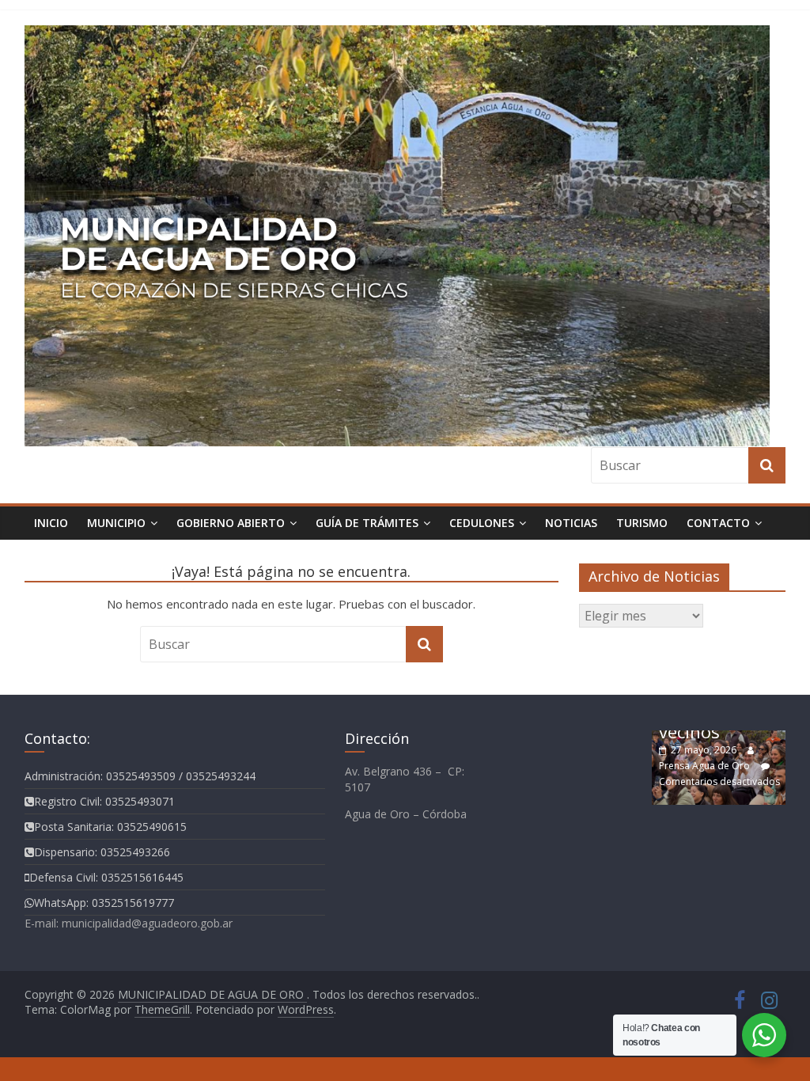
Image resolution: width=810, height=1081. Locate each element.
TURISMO (642, 522)
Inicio (51, 522)
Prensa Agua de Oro (704, 765)
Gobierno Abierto (230, 522)
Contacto (718, 522)
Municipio (116, 522)
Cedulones (481, 522)
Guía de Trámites (367, 522)
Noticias (571, 522)
